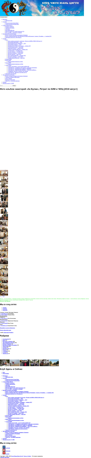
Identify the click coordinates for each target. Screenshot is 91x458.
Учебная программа (9, 27)
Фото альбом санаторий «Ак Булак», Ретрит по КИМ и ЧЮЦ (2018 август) (25, 41)
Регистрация (6, 373)
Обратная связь (8, 20)
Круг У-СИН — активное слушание (13, 32)
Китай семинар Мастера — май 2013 (16, 58)
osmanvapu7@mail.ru (8, 332)
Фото (6, 39)
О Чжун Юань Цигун (7, 25)
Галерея (4, 38)
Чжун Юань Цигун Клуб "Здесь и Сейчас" (21, 456)
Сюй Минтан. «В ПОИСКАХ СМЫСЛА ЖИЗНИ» (19, 68)
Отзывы (4, 82)
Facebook (5, 308)
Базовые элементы (9, 26)
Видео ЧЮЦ (8, 60)
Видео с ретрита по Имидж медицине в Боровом (16, 35)
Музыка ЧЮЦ (8, 59)
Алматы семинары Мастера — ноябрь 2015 (18, 49)
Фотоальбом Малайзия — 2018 (15, 42)
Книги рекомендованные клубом (15, 64)
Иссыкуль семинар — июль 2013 (15, 56)
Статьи (4, 352)
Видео (4, 340)
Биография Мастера (9, 30)
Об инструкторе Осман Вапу (12, 23)
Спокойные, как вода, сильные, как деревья (18, 71)
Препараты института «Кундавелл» (13, 37)
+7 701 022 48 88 (4, 323)
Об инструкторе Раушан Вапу (12, 24)
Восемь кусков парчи (10, 79)
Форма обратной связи (5, 330)
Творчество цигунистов (10, 73)
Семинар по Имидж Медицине (12, 77)
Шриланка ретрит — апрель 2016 (15, 48)
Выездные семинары (8, 341)
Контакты (5, 19)
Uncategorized (6, 339)
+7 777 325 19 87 (4, 320)
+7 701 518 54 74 (4, 318)
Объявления (6, 346)
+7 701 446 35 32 (4, 313)
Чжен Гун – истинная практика (12, 80)
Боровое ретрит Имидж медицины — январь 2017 (19, 45)
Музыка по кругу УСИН (8, 83)
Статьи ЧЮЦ (8, 65)
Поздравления (6, 348)
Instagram (5, 310)
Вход (4, 372)
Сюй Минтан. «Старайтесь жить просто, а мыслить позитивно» (22, 67)
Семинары (5, 351)
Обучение (7, 29)
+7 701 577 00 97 (4, 314)
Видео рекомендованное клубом (15, 61)
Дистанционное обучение (8, 74)
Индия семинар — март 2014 (14, 54)
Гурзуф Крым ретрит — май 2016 (15, 47)
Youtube (4, 307)
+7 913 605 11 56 (3, 325)
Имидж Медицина (7, 343)
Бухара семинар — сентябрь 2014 (15, 52)
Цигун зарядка (8, 78)
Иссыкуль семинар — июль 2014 (15, 53)
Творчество (5, 353)
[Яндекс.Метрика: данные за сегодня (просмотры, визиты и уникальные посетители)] (4, 457)
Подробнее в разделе (7, 327)
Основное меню (4, 17)
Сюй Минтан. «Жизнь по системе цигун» (17, 72)
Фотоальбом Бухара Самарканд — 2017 (17, 43)
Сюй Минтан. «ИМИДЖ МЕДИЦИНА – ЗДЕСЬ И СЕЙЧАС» (22, 70)
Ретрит (4, 349)
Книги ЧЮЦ (8, 62)
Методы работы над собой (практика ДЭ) (14, 31)
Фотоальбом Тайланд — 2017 (14, 44)
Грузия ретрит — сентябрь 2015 (15, 50)
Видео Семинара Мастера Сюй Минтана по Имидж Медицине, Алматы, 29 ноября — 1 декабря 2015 (28, 36)
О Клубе (5, 21)
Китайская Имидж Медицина (9, 33)
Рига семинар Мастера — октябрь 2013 (17, 55)
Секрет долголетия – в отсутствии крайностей (18, 66)
